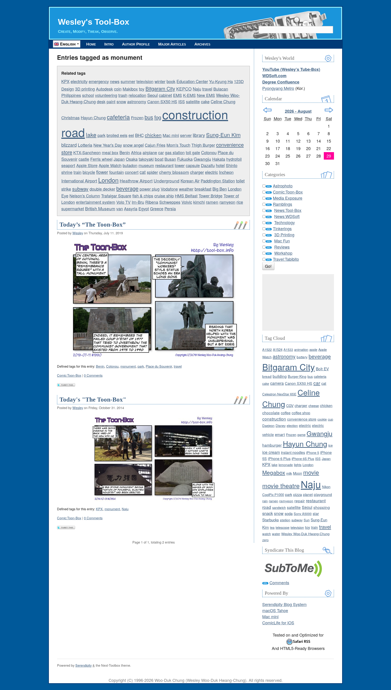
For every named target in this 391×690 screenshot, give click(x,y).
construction (195, 114)
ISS (181, 101)
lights (297, 464)
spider (152, 172)
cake (205, 101)
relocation (137, 95)
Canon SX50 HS (162, 101)
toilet (240, 181)
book (171, 81)
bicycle (89, 172)
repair (299, 500)
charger (197, 172)
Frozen (137, 117)
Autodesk (104, 89)
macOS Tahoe (275, 610)
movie (311, 472)
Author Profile (136, 44)
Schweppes (169, 202)
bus (149, 117)
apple (313, 349)
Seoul (152, 95)
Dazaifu (208, 165)
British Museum (100, 208)
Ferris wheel (101, 159)
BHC (139, 135)
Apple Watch (110, 165)
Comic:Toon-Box (69, 375)
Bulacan (220, 89)
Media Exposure (287, 198)
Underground (166, 180)
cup (330, 419)
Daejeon (268, 425)
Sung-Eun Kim (223, 135)
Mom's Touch (178, 145)
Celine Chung (223, 101)
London (108, 179)
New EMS (206, 95)
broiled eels (117, 135)
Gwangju (202, 159)
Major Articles (172, 44)
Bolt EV (322, 368)
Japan (119, 159)
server (186, 135)
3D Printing (284, 234)
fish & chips (142, 196)
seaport (68, 165)
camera (277, 383)
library (199, 135)
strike (66, 189)
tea (272, 527)
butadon (130, 165)
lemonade (286, 464)
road (73, 131)
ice (330, 445)
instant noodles (293, 452)
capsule (193, 165)
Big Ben (219, 189)
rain (265, 500)
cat (143, 172)
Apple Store (87, 165)
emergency (99, 81)
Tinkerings (282, 228)
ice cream (271, 452)
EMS (177, 95)
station (285, 519)
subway (80, 188)
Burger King (297, 376)
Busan (170, 159)
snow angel (133, 145)
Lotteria (85, 145)
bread (267, 376)
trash (122, 95)
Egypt (143, 208)
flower (102, 172)
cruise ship (164, 196)
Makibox (130, 89)
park (101, 135)
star (316, 513)
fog (157, 117)
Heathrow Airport (136, 180)
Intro (109, 44)
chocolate (271, 412)
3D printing (85, 89)
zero (265, 539)
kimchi (199, 202)
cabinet (165, 95)
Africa (136, 152)
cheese (313, 405)
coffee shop (301, 412)
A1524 (277, 349)
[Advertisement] (298, 302)
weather (186, 189)
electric (211, 172)
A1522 (267, 349)
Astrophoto (283, 186)
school (88, 95)
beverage (127, 188)
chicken (153, 135)
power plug (150, 189)
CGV (289, 405)
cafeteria (118, 117)
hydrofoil (234, 159)
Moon (297, 473)
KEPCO (184, 89)
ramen (212, 202)
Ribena (151, 202)
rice (239, 202)
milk (289, 473)
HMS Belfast (186, 196)
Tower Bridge (210, 196)
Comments (279, 582)
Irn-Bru (138, 202)
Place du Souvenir (159, 366)
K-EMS (189, 95)
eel (131, 135)
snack (267, 513)
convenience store (301, 419)
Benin (124, 152)
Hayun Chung (93, 117)
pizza (297, 494)
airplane (150, 152)
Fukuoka (185, 159)
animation (301, 349)
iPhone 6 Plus (279, 458)
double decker (102, 189)
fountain (116, 172)
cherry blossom (174, 172)
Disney (281, 425)
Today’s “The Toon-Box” (93, 224)
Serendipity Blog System (284, 604)
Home (91, 44)
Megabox (273, 472)
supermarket (72, 208)
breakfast (203, 189)
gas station (175, 152)
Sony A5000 (303, 513)
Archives (202, 44)
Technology (284, 222)
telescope (282, 527)
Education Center (192, 81)
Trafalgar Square (116, 196)
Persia (170, 208)
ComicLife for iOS (278, 622)
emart (280, 434)
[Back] (267, 110)
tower (180, 165)
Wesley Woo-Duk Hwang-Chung (305, 533)
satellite (193, 101)
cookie (322, 419)
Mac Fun (282, 241)
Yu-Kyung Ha (221, 81)
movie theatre (281, 485)
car (161, 152)
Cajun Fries (155, 145)
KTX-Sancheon (87, 152)
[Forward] (329, 110)
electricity (79, 81)
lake (91, 134)
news (114, 81)
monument (128, 366)
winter (160, 81)
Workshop (283, 253)
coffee (286, 412)
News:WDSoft (287, 216)
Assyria (130, 208)
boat (159, 159)
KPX (65, 81)
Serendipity (83, 665)
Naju (197, 89)
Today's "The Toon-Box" (93, 399)
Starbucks (270, 519)
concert (131, 172)
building (280, 376)
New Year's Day (107, 145)
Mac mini (171, 135)
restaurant (164, 165)
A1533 (288, 349)
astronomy (136, 101)
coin (118, 89)
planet (308, 494)
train (77, 172)
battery (302, 356)
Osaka (132, 159)
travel (207, 89)
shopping (321, 507)
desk (101, 101)
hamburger (272, 445)
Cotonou (209, 152)
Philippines (71, 95)
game (301, 434)
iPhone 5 (312, 452)
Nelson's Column (84, 196)
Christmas (70, 117)
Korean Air (190, 181)
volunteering (106, 95)
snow (121, 101)
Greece (156, 208)
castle (84, 159)
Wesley (77, 232)
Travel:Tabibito (286, 259)
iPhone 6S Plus (303, 458)
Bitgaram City (160, 88)
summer (128, 81)
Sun (307, 520)
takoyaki (146, 159)
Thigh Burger (203, 145)
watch (266, 533)
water (276, 533)
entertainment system (95, 202)
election (292, 425)
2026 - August (298, 111)
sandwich (279, 507)
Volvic (186, 202)
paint (111, 101)
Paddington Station (218, 181)
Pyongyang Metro (278, 88)
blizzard (69, 144)
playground (323, 494)
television (144, 81)
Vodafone (169, 189)
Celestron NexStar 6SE (279, 394)
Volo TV (123, 202)
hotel (220, 165)
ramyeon (227, 202)
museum (146, 165)
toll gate (193, 152)
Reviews (282, 247)
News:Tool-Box (287, 210)
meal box (110, 152)
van (119, 208)
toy (141, 89)
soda (289, 513)
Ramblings (282, 204)
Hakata (218, 159)
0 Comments (93, 375)
